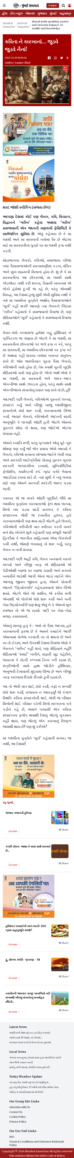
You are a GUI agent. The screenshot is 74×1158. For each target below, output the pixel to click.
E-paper (53, 5)
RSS (11, 1136)
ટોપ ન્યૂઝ (16, 13)
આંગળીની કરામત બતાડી (21, 1062)
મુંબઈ (53, 13)
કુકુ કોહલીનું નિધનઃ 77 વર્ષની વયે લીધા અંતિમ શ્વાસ (34, 1087)
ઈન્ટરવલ (13, 831)
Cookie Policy (17, 1116)
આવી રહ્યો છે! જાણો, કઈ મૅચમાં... (25, 1037)
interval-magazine (23, 25)
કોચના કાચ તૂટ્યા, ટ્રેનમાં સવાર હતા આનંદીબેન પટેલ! (35, 1057)
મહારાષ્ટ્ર (65, 13)
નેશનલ (30, 13)
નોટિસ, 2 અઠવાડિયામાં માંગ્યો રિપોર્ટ (26, 1092)
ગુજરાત (42, 13)
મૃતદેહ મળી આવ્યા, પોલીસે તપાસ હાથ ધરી (29, 1067)
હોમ (4, 13)
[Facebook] (49, 57)
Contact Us (15, 1112)
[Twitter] (61, 57)
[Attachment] (67, 57)
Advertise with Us (19, 1107)
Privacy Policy (17, 1121)
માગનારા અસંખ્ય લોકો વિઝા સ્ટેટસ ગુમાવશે (30, 1042)
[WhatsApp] (55, 57)
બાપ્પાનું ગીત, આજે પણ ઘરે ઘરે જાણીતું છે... (29, 1082)
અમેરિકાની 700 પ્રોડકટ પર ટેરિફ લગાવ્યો (29, 1032)
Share (64, 829)
